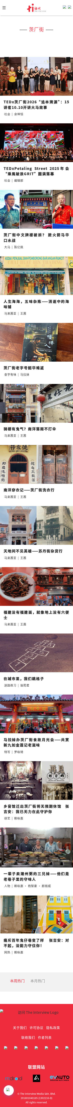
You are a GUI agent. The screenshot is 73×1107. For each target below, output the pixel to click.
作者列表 (45, 1037)
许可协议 (36, 1027)
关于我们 (20, 1027)
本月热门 (37, 980)
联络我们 (28, 1037)
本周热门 (17, 980)
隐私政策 (53, 1027)
